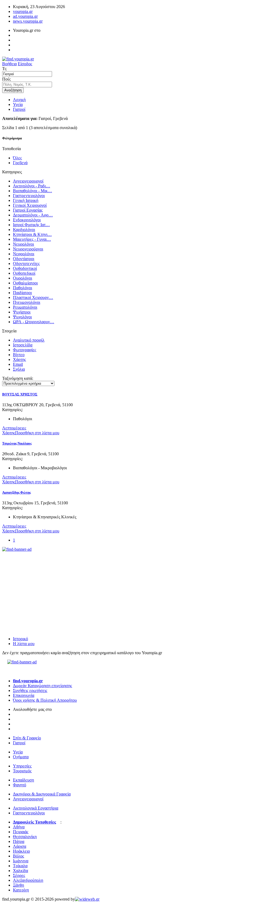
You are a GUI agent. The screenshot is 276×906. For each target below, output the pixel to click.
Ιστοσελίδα (22, 345)
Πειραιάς (20, 831)
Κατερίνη (21, 890)
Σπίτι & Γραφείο (27, 738)
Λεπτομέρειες (14, 428)
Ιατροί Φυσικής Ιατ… (31, 224)
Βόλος (18, 856)
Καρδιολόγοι (24, 229)
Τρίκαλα (20, 865)
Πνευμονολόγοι (26, 302)
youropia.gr (23, 11)
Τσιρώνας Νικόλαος (17, 443)
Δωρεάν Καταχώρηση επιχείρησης (42, 685)
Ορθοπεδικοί (24, 273)
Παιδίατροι (22, 292)
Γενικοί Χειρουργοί (30, 205)
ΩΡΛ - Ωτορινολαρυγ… (33, 321)
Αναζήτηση (13, 90)
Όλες (17, 158)
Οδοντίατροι (23, 258)
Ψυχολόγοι (22, 317)
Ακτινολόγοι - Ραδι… (31, 186)
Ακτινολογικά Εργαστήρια (35, 808)
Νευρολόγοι (23, 244)
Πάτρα (18, 841)
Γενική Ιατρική (25, 200)
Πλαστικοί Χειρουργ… (33, 297)
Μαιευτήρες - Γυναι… (32, 239)
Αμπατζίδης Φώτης (16, 492)
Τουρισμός (22, 771)
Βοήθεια (9, 63)
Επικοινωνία (23, 695)
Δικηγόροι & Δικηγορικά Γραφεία (42, 794)
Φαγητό (19, 785)
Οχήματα (21, 757)
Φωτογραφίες (24, 349)
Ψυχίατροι (21, 312)
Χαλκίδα (20, 870)
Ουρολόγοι (22, 278)
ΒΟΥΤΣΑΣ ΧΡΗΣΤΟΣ (19, 394)
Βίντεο (19, 354)
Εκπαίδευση (23, 780)
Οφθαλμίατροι (25, 283)
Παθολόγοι (22, 287)
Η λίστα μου (23, 643)
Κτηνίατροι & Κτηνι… (32, 234)
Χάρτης (19, 359)
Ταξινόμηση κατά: (17, 378)
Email (18, 364)
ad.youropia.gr (25, 16)
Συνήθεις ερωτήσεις (30, 690)
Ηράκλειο (21, 851)
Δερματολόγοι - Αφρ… (33, 215)
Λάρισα (19, 846)
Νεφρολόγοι (23, 254)
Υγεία (18, 104)
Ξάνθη (18, 885)
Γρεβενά (20, 162)
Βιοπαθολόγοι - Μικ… (32, 190)
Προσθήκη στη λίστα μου (37, 432)
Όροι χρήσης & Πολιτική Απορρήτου (45, 700)
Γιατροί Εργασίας (28, 210)
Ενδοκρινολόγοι (27, 220)
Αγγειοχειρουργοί (28, 181)
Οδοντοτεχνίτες (26, 263)
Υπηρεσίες (22, 766)
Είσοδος (25, 63)
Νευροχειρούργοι (28, 249)
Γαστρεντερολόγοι (29, 195)
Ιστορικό (20, 638)
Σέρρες (19, 875)
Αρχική (19, 99)
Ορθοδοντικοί (25, 268)
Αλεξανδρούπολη (28, 880)
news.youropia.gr (28, 21)
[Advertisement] (42, 585)
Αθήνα (19, 827)
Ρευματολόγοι (25, 307)
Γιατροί (19, 109)
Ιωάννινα (20, 861)
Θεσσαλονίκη (25, 836)
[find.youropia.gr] (18, 59)
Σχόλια (19, 369)
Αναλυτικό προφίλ (28, 340)
